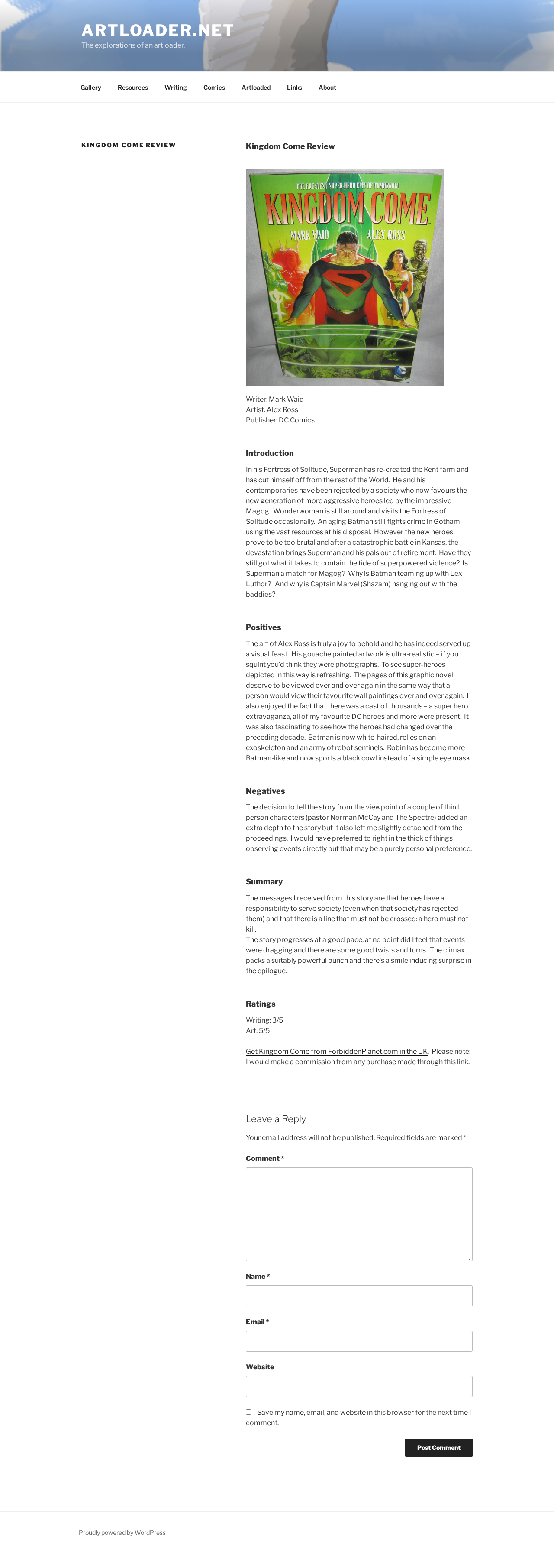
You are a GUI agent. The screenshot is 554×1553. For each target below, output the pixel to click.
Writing (175, 87)
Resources (133, 87)
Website (260, 1367)
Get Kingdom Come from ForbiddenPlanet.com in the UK (337, 1051)
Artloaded (256, 87)
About (327, 87)
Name (258, 1276)
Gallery (91, 87)
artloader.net (158, 30)
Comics (214, 87)
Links (294, 87)
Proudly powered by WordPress (122, 1532)
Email (257, 1322)
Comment (265, 1158)
